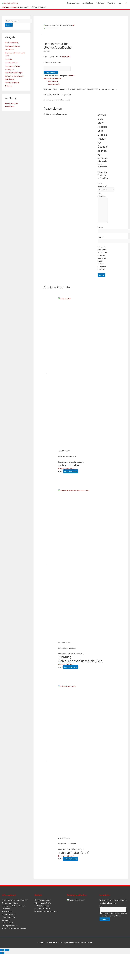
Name (100, 228)
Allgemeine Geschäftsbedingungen (14, 900)
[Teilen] (6, 950)
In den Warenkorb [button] (70, 471)
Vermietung (9, 49)
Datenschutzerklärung (10, 903)
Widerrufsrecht (7, 923)
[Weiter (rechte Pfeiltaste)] (3, 953)
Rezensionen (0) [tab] (54, 84)
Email (101, 906)
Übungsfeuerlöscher (12, 46)
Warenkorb (111, 3)
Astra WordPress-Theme (84, 943)
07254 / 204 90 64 (43, 909)
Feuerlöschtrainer (11, 63)
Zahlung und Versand (9, 926)
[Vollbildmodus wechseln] (3, 950)
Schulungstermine (11, 43)
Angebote (8, 86)
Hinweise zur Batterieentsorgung (14, 906)
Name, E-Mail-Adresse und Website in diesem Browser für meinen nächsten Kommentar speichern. (102, 258)
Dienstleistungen (73, 3)
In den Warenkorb (51, 73)
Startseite (8, 59)
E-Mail (100, 237)
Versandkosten (65, 57)
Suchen (9, 25)
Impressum (6, 909)
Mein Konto (100, 3)
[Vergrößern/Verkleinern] (1, 950)
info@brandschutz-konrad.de (46, 911)
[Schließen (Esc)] (8, 950)
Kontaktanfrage (87, 3)
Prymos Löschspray (12, 83)
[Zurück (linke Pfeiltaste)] (1, 953)
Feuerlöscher (10, 106)
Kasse (120, 3)
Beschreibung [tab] (53, 81)
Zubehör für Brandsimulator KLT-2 (14, 928)
